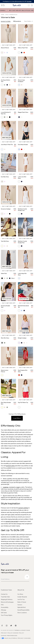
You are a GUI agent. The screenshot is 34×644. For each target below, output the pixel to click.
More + (13, 278)
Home (2, 14)
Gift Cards (4, 612)
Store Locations (22, 612)
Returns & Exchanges (7, 602)
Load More (17, 418)
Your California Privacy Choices (17, 638)
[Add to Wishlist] (14, 26)
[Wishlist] (29, 5)
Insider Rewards (22, 597)
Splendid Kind (21, 607)
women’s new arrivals (11, 521)
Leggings (5, 487)
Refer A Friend (21, 602)
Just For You (21, 599)
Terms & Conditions (22, 630)
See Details (29, 1)
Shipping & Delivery (6, 599)
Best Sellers (27, 21)
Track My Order (5, 597)
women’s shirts (10, 466)
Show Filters (5, 21)
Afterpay (3, 610)
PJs (4, 495)
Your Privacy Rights (6, 615)
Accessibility (4, 607)
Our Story (20, 594)
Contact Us (4, 594)
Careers (19, 605)
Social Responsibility (23, 610)
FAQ (2, 605)
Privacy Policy (7, 633)
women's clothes (23, 508)
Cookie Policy (18, 633)
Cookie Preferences (9, 635)
